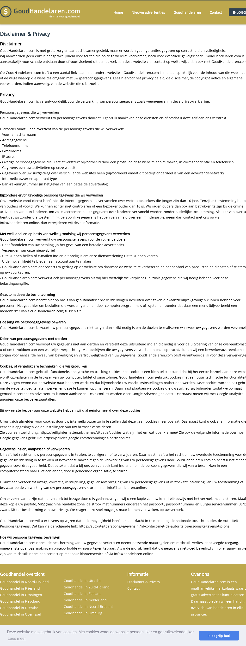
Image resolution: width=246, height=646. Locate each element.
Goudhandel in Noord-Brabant (88, 606)
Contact (216, 12)
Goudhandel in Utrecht (82, 580)
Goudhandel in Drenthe (19, 607)
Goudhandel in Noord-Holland (24, 582)
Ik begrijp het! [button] (219, 636)
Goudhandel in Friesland (20, 588)
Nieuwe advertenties (148, 12)
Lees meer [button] (17, 638)
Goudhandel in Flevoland (20, 601)
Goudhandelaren (187, 12)
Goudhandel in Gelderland (85, 600)
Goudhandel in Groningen (21, 595)
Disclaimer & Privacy (143, 582)
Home (118, 12)
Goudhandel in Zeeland (83, 593)
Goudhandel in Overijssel (20, 614)
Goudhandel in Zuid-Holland (87, 587)
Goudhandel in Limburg (83, 613)
